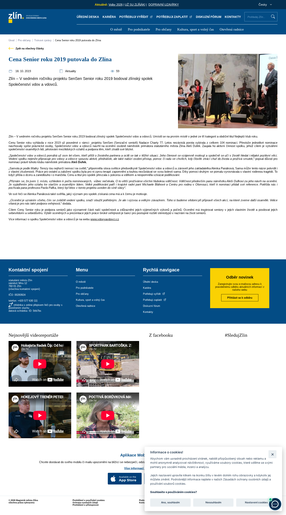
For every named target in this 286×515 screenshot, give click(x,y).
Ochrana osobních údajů (85, 502)
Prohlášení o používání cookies (89, 500)
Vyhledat (272, 16)
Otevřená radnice (232, 29)
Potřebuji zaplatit (172, 16)
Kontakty (233, 16)
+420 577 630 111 (28, 300)
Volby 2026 (116, 4)
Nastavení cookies (256, 502)
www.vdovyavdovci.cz (104, 219)
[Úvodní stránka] (27, 22)
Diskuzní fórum (208, 16)
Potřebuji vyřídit (134, 16)
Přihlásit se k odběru (239, 297)
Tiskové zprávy (43, 40)
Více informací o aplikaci (141, 468)
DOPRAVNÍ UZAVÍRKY (163, 4)
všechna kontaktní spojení (24, 289)
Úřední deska (88, 16)
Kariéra (109, 16)
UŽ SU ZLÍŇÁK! (135, 4)
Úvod (11, 40)
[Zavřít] (272, 454)
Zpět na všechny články (29, 48)
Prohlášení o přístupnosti (86, 505)
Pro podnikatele (139, 29)
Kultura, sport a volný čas (195, 29)
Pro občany (164, 29)
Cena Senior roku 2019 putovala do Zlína (78, 40)
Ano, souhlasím (170, 502)
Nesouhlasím (213, 502)
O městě (116, 29)
